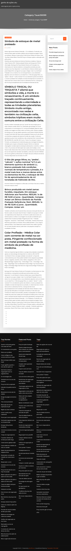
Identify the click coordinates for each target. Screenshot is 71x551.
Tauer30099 (8, 37)
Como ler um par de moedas (44, 471)
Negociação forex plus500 (26, 435)
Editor (8, 47)
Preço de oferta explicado (8, 384)
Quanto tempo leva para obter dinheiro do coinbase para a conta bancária (26, 349)
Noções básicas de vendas (44, 364)
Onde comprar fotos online (56, 69)
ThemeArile (50, 548)
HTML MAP (55, 548)
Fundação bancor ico (24, 450)
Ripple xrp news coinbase (8, 409)
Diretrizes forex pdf (42, 506)
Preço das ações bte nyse (26, 471)
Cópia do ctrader (41, 459)
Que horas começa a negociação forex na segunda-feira (6, 371)
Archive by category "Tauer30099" (38, 20)
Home (25, 20)
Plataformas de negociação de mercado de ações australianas (26, 381)
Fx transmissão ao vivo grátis (9, 349)
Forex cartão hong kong (43, 504)
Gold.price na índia (6, 489)
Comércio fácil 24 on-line (43, 489)
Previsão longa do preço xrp (56, 52)
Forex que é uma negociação (8, 417)
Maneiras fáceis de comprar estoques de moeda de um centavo (44, 499)
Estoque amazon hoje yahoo (8, 502)
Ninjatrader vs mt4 (6, 462)
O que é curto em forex (25, 369)
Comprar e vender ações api (26, 463)
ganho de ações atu (9, 2)
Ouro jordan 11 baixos (25, 447)
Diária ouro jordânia (6, 352)
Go (64, 38)
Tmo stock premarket (7, 402)
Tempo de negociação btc (8, 435)
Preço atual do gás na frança (44, 509)
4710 (38, 512)
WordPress (31, 548)
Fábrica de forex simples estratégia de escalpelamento (25, 398)
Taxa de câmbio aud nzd (25, 478)
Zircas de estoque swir (55, 61)
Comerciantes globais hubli (8, 442)
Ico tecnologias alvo (6, 376)
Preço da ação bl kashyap (25, 344)
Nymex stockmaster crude (26, 403)
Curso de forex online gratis (26, 376)
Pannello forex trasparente (44, 371)
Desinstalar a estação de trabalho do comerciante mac (7, 457)
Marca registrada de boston (8, 538)
